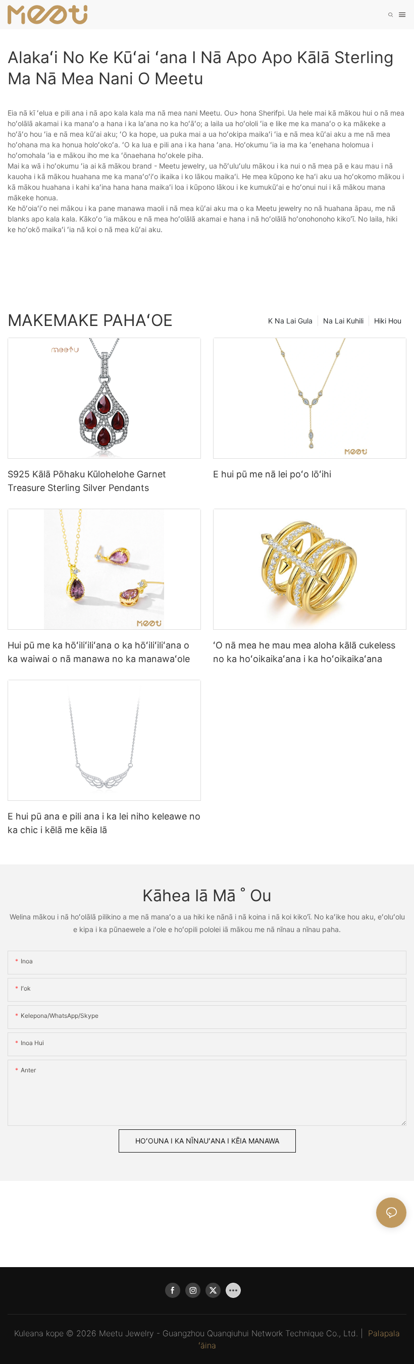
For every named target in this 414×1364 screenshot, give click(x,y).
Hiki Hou (387, 320)
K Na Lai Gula (290, 320)
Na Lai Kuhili (343, 320)
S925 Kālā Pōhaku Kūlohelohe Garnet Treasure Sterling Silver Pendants (87, 481)
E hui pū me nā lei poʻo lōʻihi (272, 474)
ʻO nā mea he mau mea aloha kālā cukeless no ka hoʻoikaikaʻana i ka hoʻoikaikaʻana (304, 652)
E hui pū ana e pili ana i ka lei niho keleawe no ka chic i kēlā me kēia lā (104, 823)
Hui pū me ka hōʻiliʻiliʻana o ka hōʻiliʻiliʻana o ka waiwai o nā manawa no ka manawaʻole (99, 652)
